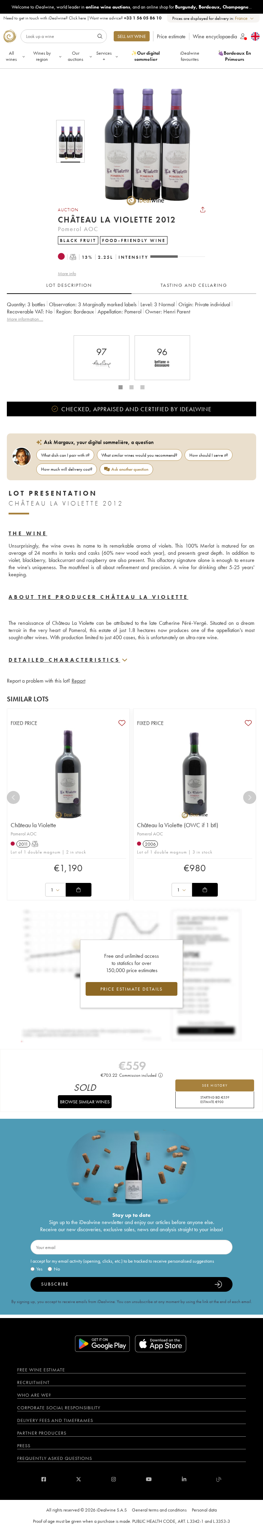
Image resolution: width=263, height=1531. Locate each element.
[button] (141, 141)
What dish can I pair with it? (65, 455)
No (57, 1269)
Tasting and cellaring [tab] (194, 285)
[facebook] (43, 1479)
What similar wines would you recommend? (139, 455)
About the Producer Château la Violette (98, 597)
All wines (11, 56)
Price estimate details (131, 989)
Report (78, 680)
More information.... (25, 319)
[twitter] (78, 1479)
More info (67, 273)
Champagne (236, 7)
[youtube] (149, 1479)
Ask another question (129, 469)
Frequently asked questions (54, 1458)
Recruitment (33, 1382)
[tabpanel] (131, 315)
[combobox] (244, 18)
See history (215, 1085)
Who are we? (34, 1395)
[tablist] (131, 285)
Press (23, 1445)
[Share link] (202, 209)
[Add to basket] (78, 890)
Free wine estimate (41, 1370)
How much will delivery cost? (66, 469)
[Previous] (13, 797)
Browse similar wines (85, 1102)
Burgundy (185, 7)
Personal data (204, 1510)
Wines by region (42, 56)
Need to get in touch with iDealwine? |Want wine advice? (82, 18)
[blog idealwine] (219, 1479)
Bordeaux (209, 7)
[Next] (249, 797)
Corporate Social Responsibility (58, 1408)
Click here (77, 18)
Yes (39, 1269)
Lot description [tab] (69, 285)
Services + (104, 56)
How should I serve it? (208, 455)
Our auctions (75, 56)
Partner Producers (41, 1433)
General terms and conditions (159, 1510)
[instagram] (113, 1479)
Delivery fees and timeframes (55, 1420)
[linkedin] (184, 1479)
